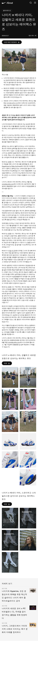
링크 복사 (31, 35)
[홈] (7, 3)
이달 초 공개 (12, 250)
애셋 (5, 363)
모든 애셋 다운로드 (10, 42)
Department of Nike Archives (11, 166)
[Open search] (31, 3)
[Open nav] (35, 3)
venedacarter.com (8, 184)
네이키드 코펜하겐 (10, 340)
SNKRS (9, 186)
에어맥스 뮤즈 (31, 200)
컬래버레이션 (7, 10)
